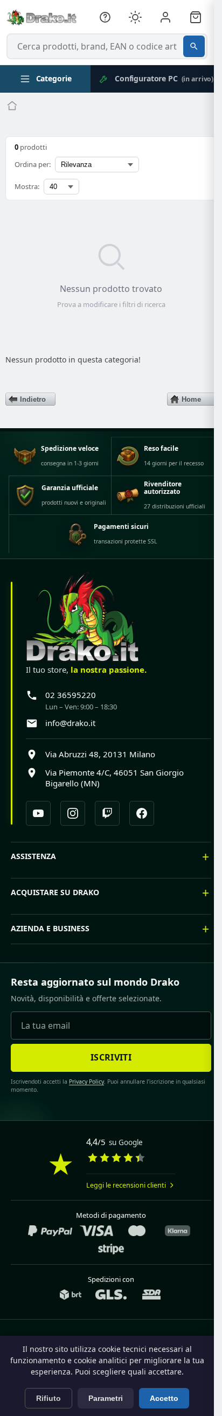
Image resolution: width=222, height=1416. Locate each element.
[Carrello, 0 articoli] (195, 17)
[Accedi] (165, 17)
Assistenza (33, 864)
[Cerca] (194, 46)
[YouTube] (38, 813)
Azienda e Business (50, 936)
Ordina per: (33, 164)
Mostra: (27, 186)
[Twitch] (107, 813)
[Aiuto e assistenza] (105, 17)
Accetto (164, 1398)
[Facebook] (141, 813)
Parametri (105, 1398)
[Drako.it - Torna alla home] (41, 17)
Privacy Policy (82, 1089)
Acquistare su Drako (55, 900)
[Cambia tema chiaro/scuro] (135, 17)
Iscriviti (107, 1065)
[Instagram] (72, 813)
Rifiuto (48, 1398)
